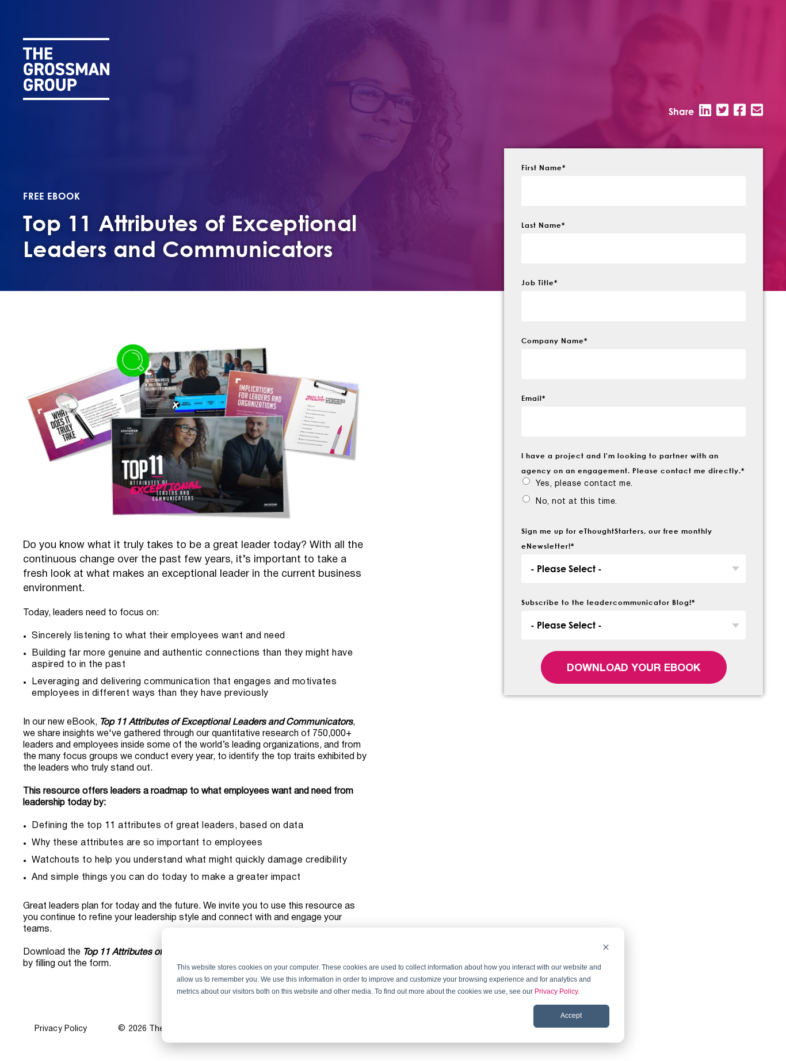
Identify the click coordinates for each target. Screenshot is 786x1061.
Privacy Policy (556, 991)
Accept (571, 1016)
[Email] (757, 109)
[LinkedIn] (705, 109)
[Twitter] (722, 109)
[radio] (577, 484)
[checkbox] (633, 496)
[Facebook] (740, 109)
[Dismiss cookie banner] (605, 949)
